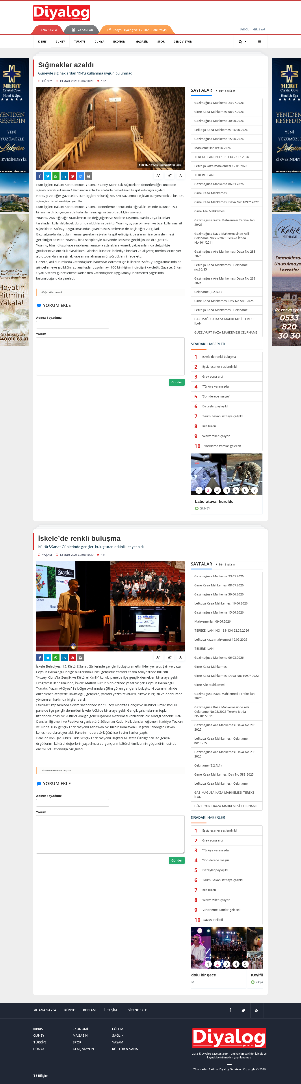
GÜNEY (60, 41)
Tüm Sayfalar (227, 91)
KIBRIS (42, 41)
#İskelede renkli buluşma (56, 770)
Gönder (176, 382)
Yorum (41, 334)
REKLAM (89, 1010)
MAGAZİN (142, 41)
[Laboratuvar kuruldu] (226, 477)
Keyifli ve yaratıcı (211, 975)
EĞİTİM (117, 1028)
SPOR (161, 41)
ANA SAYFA (49, 30)
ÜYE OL (244, 29)
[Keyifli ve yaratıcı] (226, 951)
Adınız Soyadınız (49, 317)
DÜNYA (99, 41)
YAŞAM (205, 982)
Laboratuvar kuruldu (214, 501)
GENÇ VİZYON (183, 41)
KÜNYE (69, 1010)
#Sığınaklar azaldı (52, 292)
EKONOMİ (119, 41)
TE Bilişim (40, 1075)
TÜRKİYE (79, 41)
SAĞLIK (117, 1035)
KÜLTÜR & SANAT (126, 1049)
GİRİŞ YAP (259, 29)
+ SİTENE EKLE (136, 1010)
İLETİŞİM (110, 1010)
